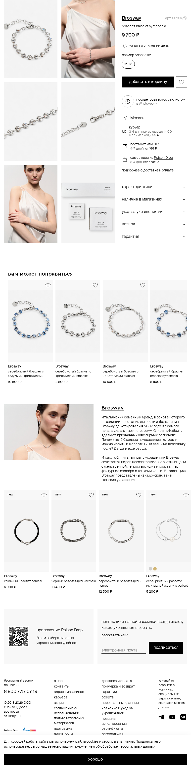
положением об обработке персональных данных (114, 746)
